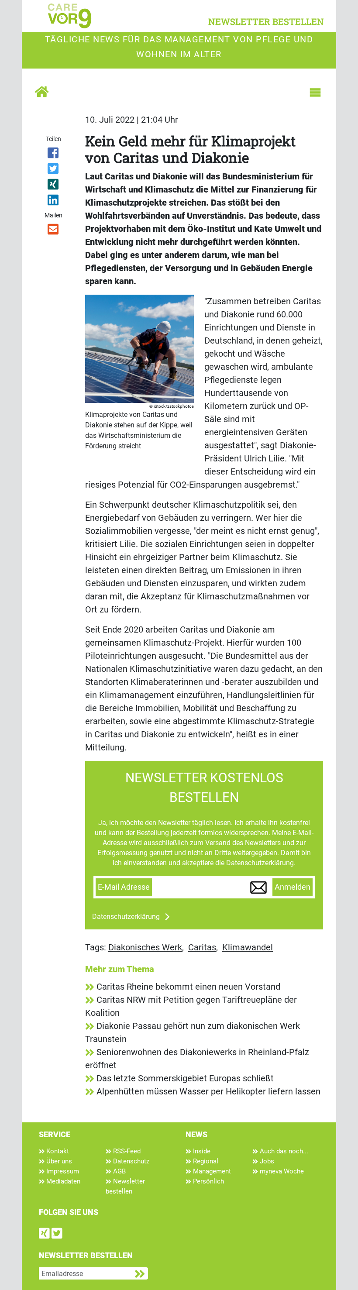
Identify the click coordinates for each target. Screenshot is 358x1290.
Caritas (202, 947)
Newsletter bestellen (125, 1186)
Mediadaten (62, 1181)
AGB (118, 1171)
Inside (200, 1151)
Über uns (58, 1161)
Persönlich (207, 1181)
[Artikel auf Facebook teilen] (53, 154)
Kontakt (57, 1151)
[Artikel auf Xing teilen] (53, 186)
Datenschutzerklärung (126, 916)
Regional (204, 1161)
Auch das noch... (283, 1151)
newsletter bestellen (266, 21)
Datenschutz (130, 1161)
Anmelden (292, 887)
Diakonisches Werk (145, 947)
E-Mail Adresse (124, 887)
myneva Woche (281, 1171)
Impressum (62, 1171)
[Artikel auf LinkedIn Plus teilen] (53, 202)
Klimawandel (247, 947)
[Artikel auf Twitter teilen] (53, 170)
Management (211, 1171)
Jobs (266, 1161)
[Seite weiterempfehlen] (53, 231)
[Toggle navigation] (315, 92)
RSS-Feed (126, 1151)
